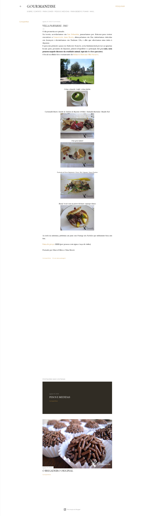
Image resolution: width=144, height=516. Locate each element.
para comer (48, 11)
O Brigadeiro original (57, 470)
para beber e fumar (80, 11)
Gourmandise (41, 6)
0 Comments (56, 21)
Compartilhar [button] (24, 22)
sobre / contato (34, 11)
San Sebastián (73, 34)
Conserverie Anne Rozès (63, 37)
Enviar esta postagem (59, 258)
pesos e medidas (62, 11)
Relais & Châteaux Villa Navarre (85, 54)
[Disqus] (77, 291)
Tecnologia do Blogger (73, 509)
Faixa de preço (48, 244)
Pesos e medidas (59, 397)
